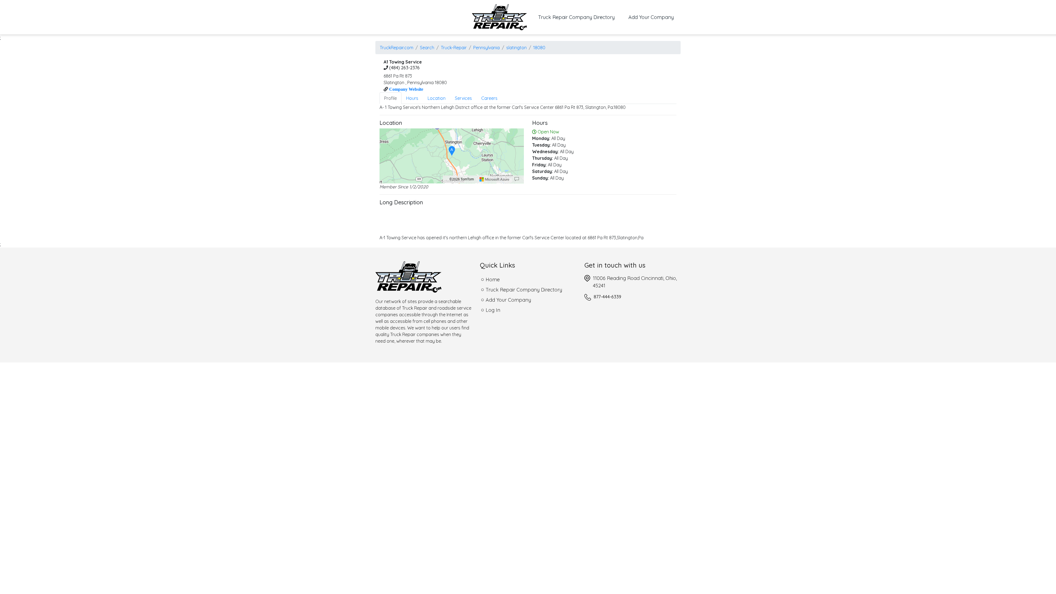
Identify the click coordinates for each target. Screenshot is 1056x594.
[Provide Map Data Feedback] (516, 179)
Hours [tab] (412, 98)
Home (493, 279)
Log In (493, 310)
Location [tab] (437, 98)
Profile (390, 98)
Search (427, 47)
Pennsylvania (486, 47)
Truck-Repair (454, 47)
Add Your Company (651, 17)
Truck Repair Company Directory (580, 17)
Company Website (405, 89)
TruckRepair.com (396, 47)
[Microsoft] (494, 179)
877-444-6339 (607, 296)
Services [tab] (463, 98)
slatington (516, 47)
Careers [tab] (489, 98)
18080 (539, 47)
